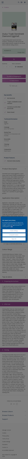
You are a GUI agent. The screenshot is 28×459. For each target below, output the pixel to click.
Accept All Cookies (14, 234)
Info (12, 226)
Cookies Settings (14, 230)
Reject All (14, 238)
